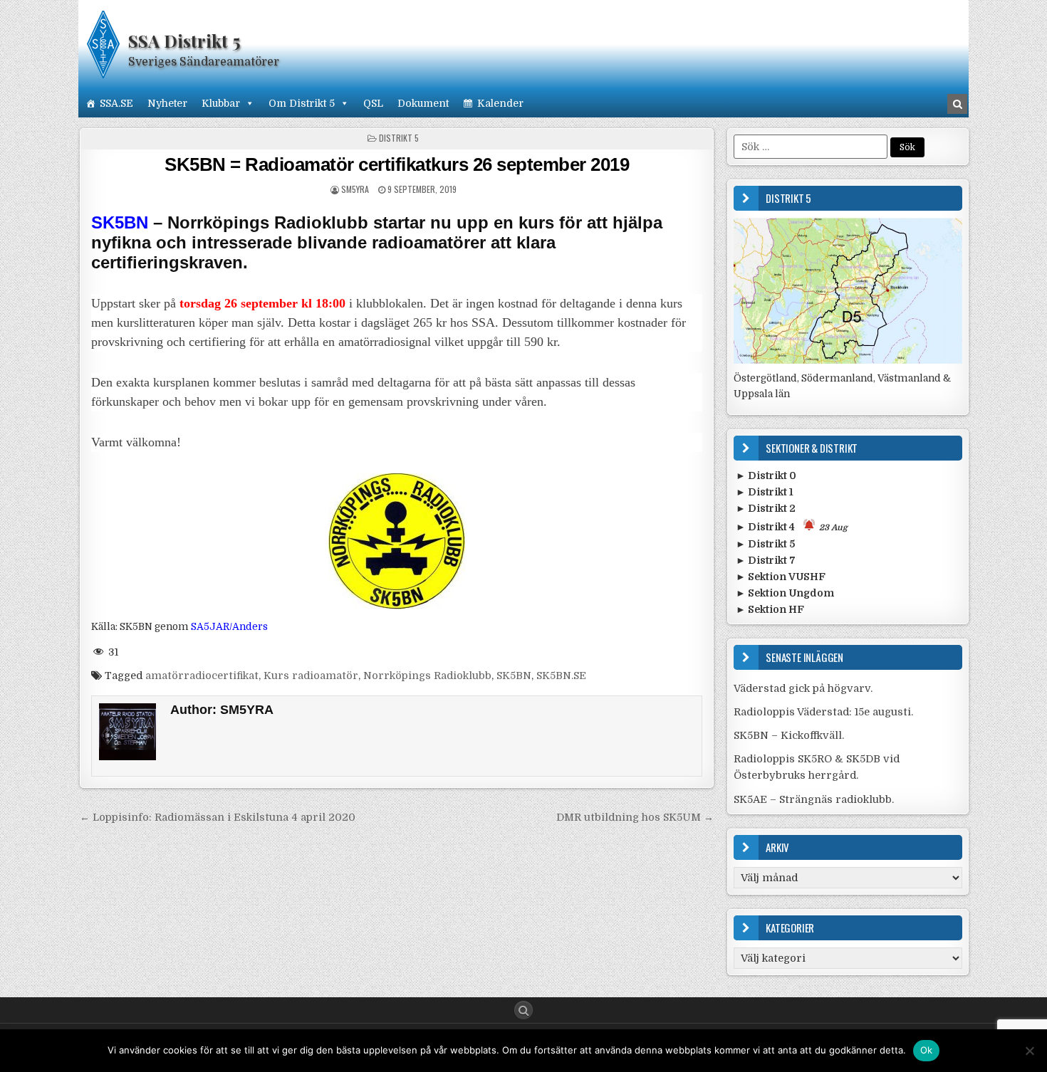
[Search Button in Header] (957, 104)
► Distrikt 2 (766, 508)
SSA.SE (116, 103)
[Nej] (1029, 1051)
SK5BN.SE (561, 675)
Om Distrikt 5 (302, 103)
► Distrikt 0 (766, 475)
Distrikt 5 (399, 138)
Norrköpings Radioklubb (427, 675)
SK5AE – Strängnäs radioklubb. (814, 799)
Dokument (423, 103)
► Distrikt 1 (764, 492)
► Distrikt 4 (792, 526)
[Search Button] (523, 1010)
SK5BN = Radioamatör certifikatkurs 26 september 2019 (397, 164)
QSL (373, 103)
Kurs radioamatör (311, 675)
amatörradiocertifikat (202, 675)
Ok (926, 1050)
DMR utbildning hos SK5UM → (635, 817)
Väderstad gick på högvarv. (803, 688)
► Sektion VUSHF (780, 576)
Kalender (500, 103)
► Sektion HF (770, 609)
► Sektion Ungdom (785, 593)
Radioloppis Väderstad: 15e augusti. (823, 712)
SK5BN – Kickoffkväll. (789, 735)
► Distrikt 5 (765, 544)
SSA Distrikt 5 (184, 40)
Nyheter (167, 103)
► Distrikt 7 (766, 560)
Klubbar (221, 103)
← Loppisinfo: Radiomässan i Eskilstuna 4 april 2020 (217, 817)
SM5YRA (355, 189)
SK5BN (513, 675)
